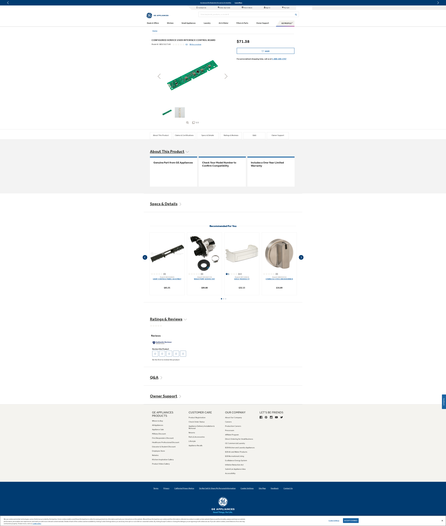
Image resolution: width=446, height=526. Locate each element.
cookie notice (37, 523)
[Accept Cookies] (442, 520)
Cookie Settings (334, 520)
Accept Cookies (350, 520)
